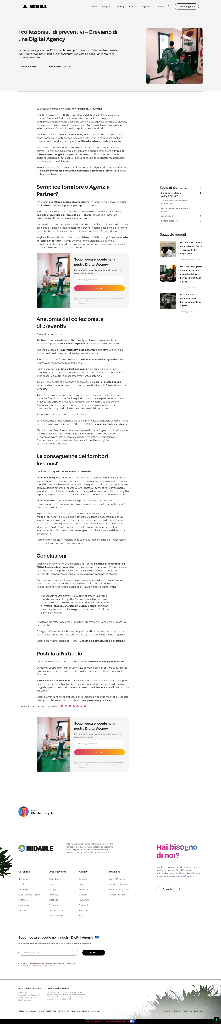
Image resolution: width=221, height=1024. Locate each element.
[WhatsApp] (74, 706)
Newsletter (84, 889)
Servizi (94, 6)
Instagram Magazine (119, 884)
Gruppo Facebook (118, 894)
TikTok (82, 915)
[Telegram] (81, 706)
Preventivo (168, 889)
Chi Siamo (24, 871)
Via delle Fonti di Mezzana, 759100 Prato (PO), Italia (29, 996)
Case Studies (55, 878)
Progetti (106, 6)
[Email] (85, 706)
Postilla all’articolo (170, 220)
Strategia (53, 889)
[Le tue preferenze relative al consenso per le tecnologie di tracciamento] (216, 1019)
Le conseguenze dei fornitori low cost (175, 210)
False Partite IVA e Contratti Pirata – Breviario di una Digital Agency (190, 300)
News (81, 884)
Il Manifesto (24, 899)
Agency (83, 871)
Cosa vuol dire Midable (29, 894)
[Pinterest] (77, 706)
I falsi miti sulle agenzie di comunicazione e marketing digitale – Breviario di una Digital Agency (191, 274)
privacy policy (111, 301)
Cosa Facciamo (58, 871)
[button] (181, 187)
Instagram (84, 899)
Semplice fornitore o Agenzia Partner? (171, 194)
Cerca (169, 6)
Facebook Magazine (119, 889)
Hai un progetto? (187, 6)
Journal (132, 6)
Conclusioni (167, 215)
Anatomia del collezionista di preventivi (174, 202)
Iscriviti (99, 288)
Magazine (145, 6)
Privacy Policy (187, 1011)
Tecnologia (54, 894)
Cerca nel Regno (56, 915)
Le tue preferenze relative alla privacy (117, 1021)
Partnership (24, 905)
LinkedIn (83, 894)
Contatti (159, 6)
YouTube (83, 910)
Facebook (84, 905)
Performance (55, 905)
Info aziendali (96, 1011)
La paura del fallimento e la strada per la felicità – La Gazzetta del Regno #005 (191, 248)
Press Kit (22, 910)
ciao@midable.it (187, 875)
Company (119, 6)
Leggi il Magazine (117, 878)
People (21, 884)
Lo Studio (23, 889)
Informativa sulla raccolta (94, 1021)
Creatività (53, 899)
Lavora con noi (56, 910)
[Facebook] (62, 706)
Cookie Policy (198, 1011)
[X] (66, 706)
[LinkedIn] (70, 706)
